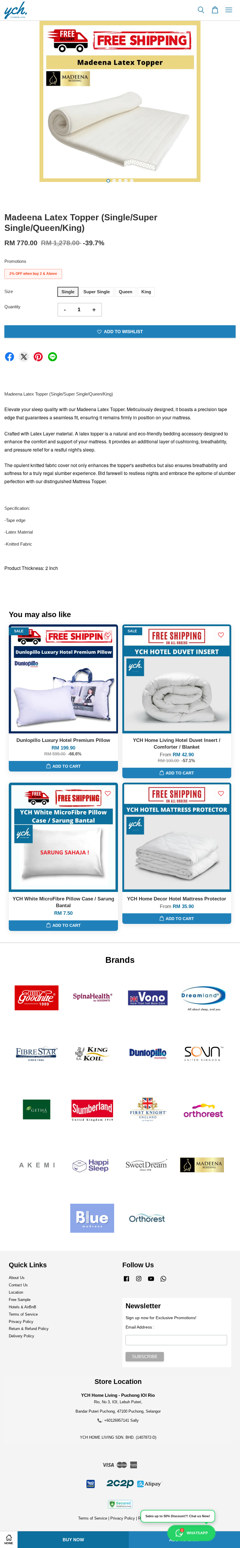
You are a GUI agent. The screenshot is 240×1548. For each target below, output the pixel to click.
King (146, 291)
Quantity (12, 306)
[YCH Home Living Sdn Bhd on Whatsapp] (163, 1281)
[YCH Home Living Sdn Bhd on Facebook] (126, 1281)
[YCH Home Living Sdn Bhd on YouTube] (151, 1281)
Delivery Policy (21, 1336)
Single (67, 291)
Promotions (15, 261)
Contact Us (18, 1285)
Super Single (96, 291)
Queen (125, 291)
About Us (17, 1277)
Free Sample (19, 1299)
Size (8, 291)
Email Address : (140, 1327)
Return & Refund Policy (29, 1328)
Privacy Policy (21, 1321)
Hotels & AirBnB (22, 1307)
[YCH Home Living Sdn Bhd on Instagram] (139, 1281)
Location (16, 1292)
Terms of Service (23, 1314)
